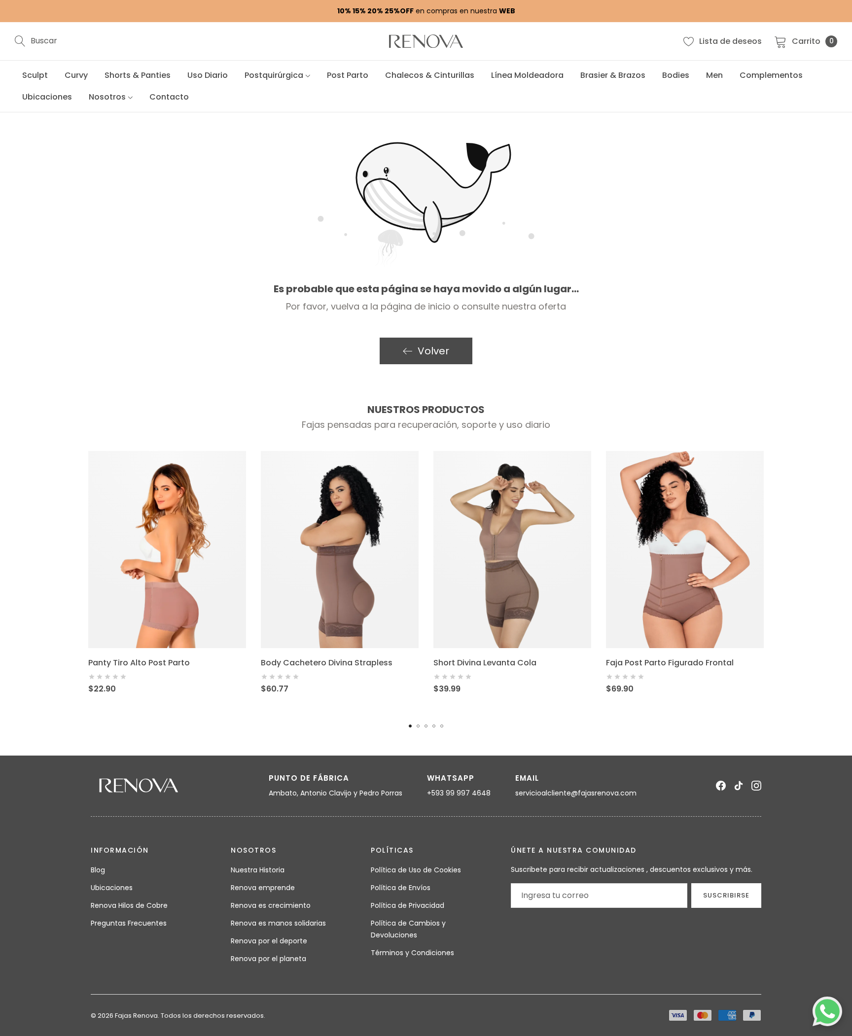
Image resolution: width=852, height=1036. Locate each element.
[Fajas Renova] (426, 41)
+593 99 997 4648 (459, 793)
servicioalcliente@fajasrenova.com (576, 793)
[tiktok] (739, 786)
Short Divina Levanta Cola (484, 662)
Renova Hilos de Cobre (129, 905)
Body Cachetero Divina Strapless (326, 662)
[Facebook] (721, 786)
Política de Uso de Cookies (416, 870)
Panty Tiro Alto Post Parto (139, 662)
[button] (410, 726)
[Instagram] (756, 786)
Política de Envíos (400, 888)
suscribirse (726, 895)
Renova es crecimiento (271, 905)
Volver (433, 351)
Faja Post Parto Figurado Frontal (670, 662)
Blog (98, 870)
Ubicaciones (112, 888)
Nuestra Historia (257, 870)
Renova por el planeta (268, 959)
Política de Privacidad (407, 905)
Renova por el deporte (269, 941)
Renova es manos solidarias (278, 923)
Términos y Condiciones (412, 953)
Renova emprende (263, 888)
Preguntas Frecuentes (129, 923)
